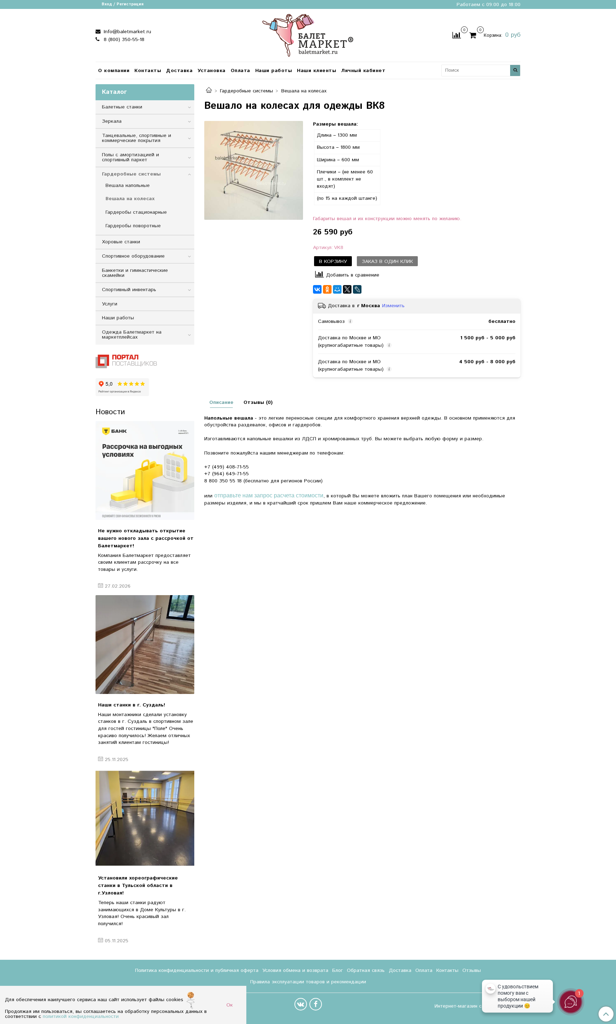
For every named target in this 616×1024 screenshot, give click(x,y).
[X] (347, 289)
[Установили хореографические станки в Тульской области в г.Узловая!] (145, 817)
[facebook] (315, 1004)
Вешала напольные (128, 185)
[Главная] (209, 91)
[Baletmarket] (307, 34)
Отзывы (471, 970)
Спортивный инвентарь (129, 289)
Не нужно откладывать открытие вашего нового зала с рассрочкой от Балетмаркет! (146, 538)
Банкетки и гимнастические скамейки (135, 273)
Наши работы (273, 70)
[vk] (300, 1004)
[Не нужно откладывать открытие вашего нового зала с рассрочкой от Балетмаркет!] (145, 470)
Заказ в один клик (387, 261)
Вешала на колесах (304, 91)
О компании (113, 70)
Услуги (109, 304)
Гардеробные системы (246, 91)
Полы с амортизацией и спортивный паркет (130, 157)
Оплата (240, 70)
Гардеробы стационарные (136, 212)
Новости (110, 412)
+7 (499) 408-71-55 (226, 467)
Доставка (179, 70)
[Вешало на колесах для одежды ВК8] (253, 170)
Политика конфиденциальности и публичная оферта (196, 970)
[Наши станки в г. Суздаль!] (145, 644)
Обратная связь (366, 970)
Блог (337, 970)
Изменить (393, 306)
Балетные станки (122, 107)
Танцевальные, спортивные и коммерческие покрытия (136, 138)
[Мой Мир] (337, 289)
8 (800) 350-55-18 (123, 39)
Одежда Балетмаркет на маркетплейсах (131, 335)
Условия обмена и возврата (295, 970)
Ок (229, 1005)
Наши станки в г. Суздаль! (131, 705)
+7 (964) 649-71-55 (226, 473)
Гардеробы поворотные (133, 225)
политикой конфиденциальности (81, 1016)
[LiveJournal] (357, 289)
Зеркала (112, 121)
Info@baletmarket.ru (126, 31)
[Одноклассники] (327, 289)
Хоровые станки (121, 241)
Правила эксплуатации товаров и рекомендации (308, 981)
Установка (211, 70)
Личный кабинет (363, 70)
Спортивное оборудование (133, 256)
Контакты (147, 70)
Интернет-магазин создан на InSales (477, 1006)
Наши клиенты (316, 70)
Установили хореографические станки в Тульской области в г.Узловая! (138, 886)
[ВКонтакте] (317, 289)
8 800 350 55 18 (223, 481)
